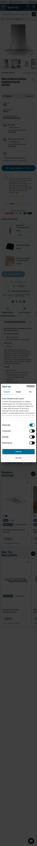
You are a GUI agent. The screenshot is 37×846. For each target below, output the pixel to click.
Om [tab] (30, 392)
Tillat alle (18, 451)
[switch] (32, 431)
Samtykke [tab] (6, 392)
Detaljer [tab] (18, 392)
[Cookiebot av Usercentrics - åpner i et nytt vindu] (26, 386)
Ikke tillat (18, 458)
